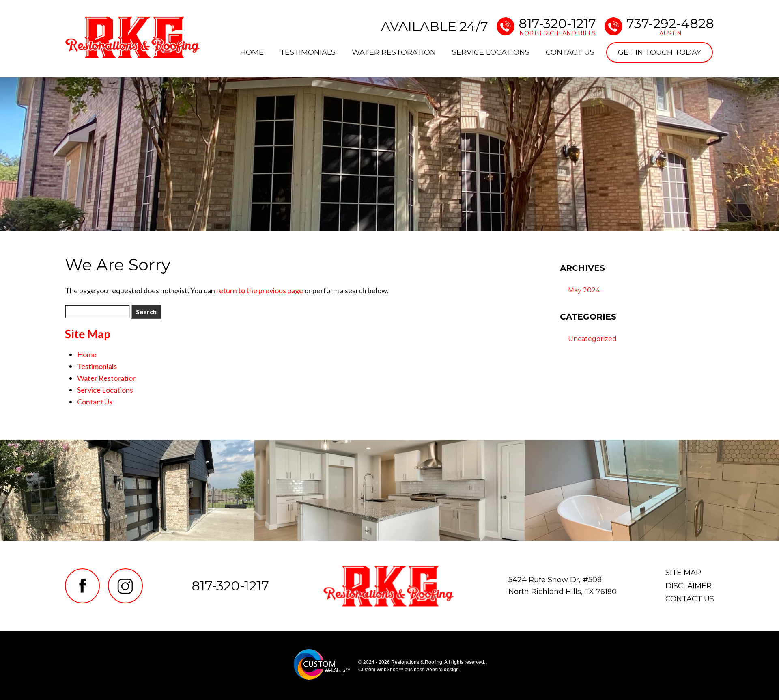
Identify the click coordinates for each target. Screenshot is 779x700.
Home (252, 52)
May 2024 (584, 290)
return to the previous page (259, 290)
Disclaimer (688, 585)
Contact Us (570, 52)
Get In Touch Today (659, 52)
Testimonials (308, 52)
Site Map (683, 572)
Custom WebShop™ (380, 669)
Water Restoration (394, 52)
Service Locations (490, 52)
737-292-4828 (670, 26)
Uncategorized (592, 339)
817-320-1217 (557, 26)
